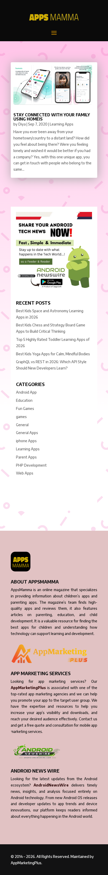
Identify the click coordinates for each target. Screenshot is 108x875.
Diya (22, 124)
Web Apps (24, 473)
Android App (26, 392)
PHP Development (31, 465)
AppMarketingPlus (28, 687)
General (22, 425)
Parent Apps (26, 457)
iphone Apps (26, 441)
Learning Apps (61, 124)
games (21, 416)
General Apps (27, 432)
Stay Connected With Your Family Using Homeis (51, 117)
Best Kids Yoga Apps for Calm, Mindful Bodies (53, 354)
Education (24, 400)
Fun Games (25, 408)
